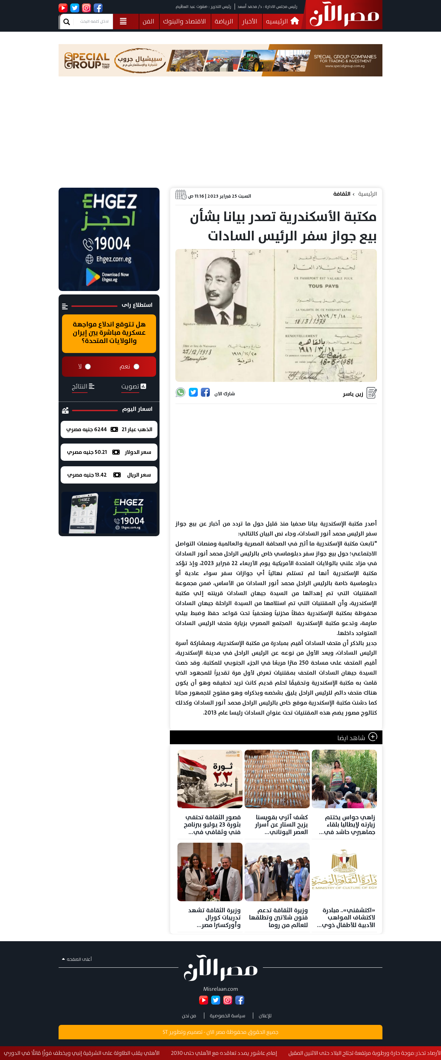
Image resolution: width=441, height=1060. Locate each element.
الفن (148, 21)
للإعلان (265, 1015)
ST (165, 1032)
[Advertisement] (220, 136)
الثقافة (341, 193)
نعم (125, 366)
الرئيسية (367, 193)
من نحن (189, 1015)
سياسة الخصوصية (227, 1015)
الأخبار (249, 21)
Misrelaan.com (220, 989)
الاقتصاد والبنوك (184, 21)
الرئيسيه (277, 21)
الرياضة (224, 21)
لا (80, 366)
